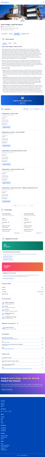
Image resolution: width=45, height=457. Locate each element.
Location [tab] (15, 43)
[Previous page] (13, 206)
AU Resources (3, 430)
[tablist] (22, 43)
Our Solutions (3, 427)
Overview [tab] (4, 43)
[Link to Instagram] (6, 411)
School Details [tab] (4, 33)
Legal (2, 443)
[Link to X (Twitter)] (8, 411)
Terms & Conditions (4, 446)
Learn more (16, 232)
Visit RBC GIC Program (7, 256)
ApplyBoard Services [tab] (25, 33)
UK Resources (3, 429)
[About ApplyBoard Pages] (43, 2)
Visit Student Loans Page (8, 278)
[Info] (8, 222)
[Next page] (32, 206)
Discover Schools (4, 437)
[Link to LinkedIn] (1, 411)
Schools (2, 406)
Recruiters (3, 404)
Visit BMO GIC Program (8, 259)
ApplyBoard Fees (4, 449)
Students (2, 403)
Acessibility (3, 448)
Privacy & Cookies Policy (5, 445)
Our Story (2, 416)
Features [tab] (9, 43)
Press (2, 421)
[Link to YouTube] (10, 411)
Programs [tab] (11, 33)
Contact (2, 422)
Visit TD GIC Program (7, 258)
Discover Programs (4, 435)
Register (2, 438)
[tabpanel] (22, 69)
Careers (2, 418)
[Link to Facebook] (3, 411)
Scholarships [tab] (16, 33)
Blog (2, 419)
